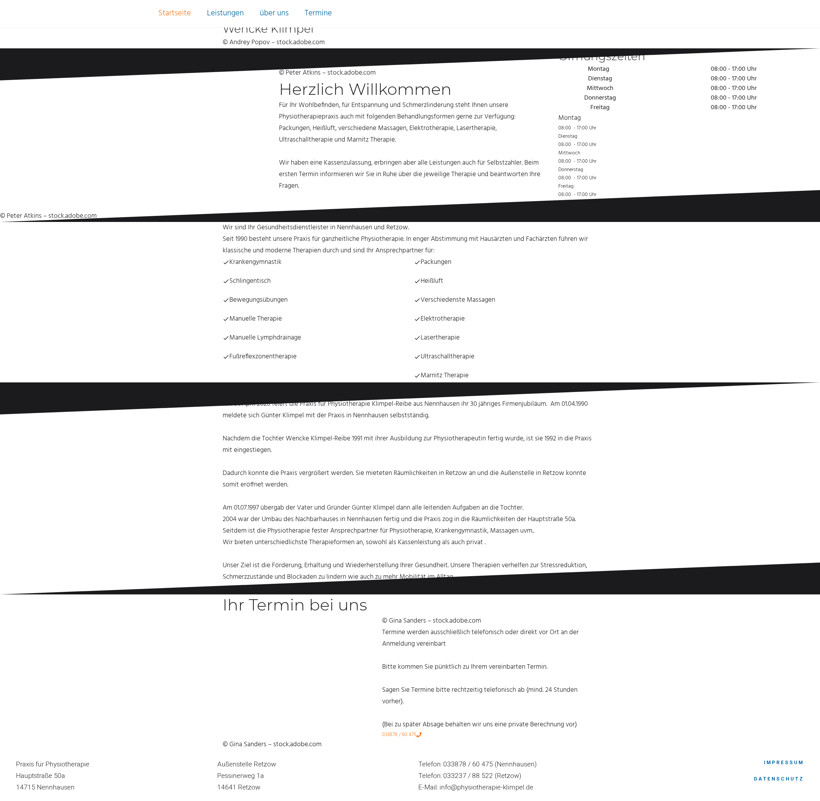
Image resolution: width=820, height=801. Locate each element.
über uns (274, 13)
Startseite (174, 13)
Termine (318, 13)
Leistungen (225, 13)
